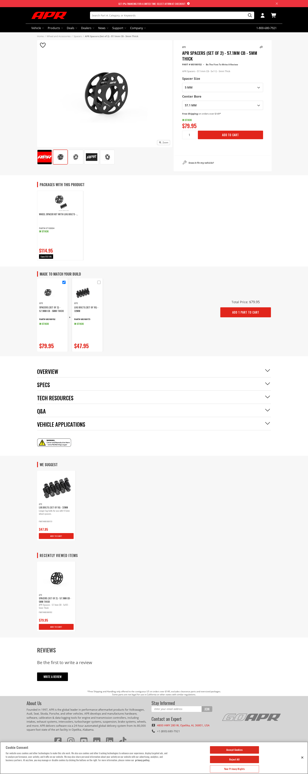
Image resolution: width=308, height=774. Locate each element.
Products (54, 28)
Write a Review (52, 677)
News (102, 28)
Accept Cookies (234, 750)
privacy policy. (142, 760)
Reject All (234, 759)
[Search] (248, 15)
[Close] (302, 757)
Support (117, 28)
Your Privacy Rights (234, 769)
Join (206, 709)
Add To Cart (230, 135)
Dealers (86, 28)
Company (136, 28)
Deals (70, 28)
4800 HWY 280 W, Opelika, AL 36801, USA (183, 725)
